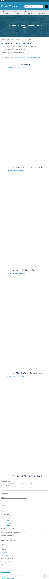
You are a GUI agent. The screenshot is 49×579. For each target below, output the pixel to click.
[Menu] (46, 6)
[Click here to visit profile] (1, 1)
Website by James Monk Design (7, 578)
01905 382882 (33, 1)
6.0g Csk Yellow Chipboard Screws (33, 57)
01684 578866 (26, 1)
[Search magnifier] (42, 6)
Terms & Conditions (11, 522)
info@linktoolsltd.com (43, 1)
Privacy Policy (9, 523)
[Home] (9, 7)
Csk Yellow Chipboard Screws (19, 57)
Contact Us (9, 515)
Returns (8, 517)
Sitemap (8, 525)
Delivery (8, 518)
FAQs (8, 520)
